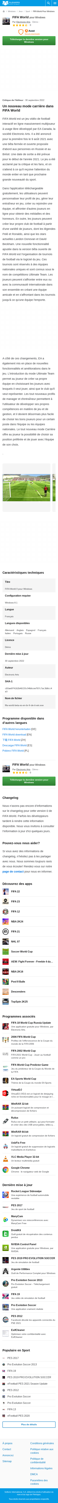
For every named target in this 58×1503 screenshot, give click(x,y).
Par (21, 22)
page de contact (13, 871)
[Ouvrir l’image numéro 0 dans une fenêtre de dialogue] (26, 487)
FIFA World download (14, 734)
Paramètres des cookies (39, 1482)
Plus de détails (29, 1424)
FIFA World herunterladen (16, 729)
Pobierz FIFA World (13, 750)
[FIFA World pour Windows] (6, 21)
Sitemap (7, 1461)
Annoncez (8, 1455)
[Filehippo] (11, 3)
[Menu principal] (55, 3)
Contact (6, 1449)
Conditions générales (42, 1443)
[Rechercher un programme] (48, 3)
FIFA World (28, 17)
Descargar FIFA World (14, 745)
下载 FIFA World (11, 740)
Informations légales (41, 1468)
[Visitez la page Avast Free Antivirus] (29, 32)
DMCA (34, 1474)
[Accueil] (3, 11)
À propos (7, 1443)
